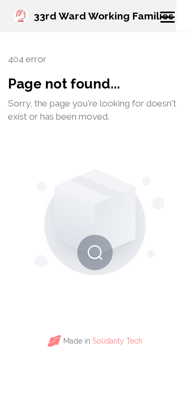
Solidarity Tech (117, 341)
